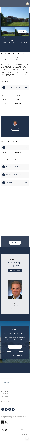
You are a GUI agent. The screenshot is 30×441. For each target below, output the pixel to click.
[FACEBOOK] (9, 409)
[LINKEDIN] (13, 409)
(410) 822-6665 (5, 395)
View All (22, 31)
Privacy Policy (24, 434)
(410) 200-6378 (19, 355)
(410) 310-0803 (15, 128)
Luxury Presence (24, 430)
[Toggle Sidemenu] (27, 3)
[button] (15, 347)
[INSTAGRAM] (6, 409)
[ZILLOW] (2, 409)
